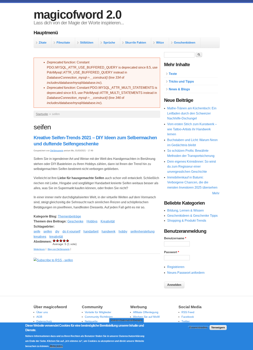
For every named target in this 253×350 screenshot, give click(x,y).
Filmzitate (63, 42)
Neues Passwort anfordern (186, 272)
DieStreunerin (56, 150)
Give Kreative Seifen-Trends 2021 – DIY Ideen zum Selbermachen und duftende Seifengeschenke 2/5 (57, 240)
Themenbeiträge (69, 216)
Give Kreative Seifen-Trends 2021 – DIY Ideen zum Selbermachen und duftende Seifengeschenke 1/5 (54, 240)
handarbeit (90, 231)
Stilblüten (86, 42)
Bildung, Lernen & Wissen (185, 210)
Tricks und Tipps (181, 81)
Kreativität (108, 221)
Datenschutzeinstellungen (126, 320)
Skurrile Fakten (135, 42)
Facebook (187, 316)
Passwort (171, 252)
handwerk (108, 231)
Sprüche (109, 42)
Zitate (42, 42)
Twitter (185, 321)
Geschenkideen (184, 42)
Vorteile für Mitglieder (98, 312)
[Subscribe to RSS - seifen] (53, 260)
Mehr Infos (56, 346)
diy (57, 231)
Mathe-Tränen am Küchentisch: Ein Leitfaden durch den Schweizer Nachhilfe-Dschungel (191, 113)
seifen (47, 231)
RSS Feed (187, 312)
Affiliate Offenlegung (145, 312)
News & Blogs (179, 89)
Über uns (42, 312)
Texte (173, 73)
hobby (123, 231)
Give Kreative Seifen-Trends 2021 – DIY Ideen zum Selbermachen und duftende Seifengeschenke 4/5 (64, 240)
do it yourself (71, 231)
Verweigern (218, 327)
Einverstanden (198, 327)
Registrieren (175, 267)
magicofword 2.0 (77, 14)
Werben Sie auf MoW (146, 316)
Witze (160, 42)
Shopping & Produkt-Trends (186, 220)
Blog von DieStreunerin (59, 249)
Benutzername (175, 238)
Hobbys (92, 221)
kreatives (40, 236)
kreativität (56, 236)
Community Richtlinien (99, 316)
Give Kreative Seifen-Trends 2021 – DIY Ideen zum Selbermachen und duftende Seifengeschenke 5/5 (67, 240)
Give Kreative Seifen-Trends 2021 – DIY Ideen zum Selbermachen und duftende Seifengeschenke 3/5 (61, 240)
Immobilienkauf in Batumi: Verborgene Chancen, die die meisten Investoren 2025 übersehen (192, 182)
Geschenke (75, 221)
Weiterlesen (39, 249)
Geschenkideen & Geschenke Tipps (192, 215)
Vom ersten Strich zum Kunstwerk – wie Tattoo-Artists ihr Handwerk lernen (192, 129)
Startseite (42, 114)
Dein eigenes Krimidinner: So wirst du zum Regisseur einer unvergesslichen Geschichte (191, 166)
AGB (39, 316)
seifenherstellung (142, 231)
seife (37, 231)
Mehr (215, 193)
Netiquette (91, 321)
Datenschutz (44, 321)
